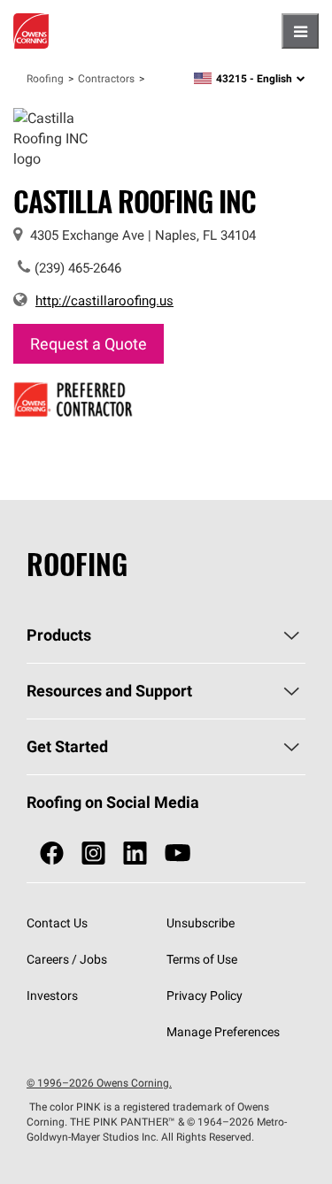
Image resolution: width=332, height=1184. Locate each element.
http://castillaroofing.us (104, 300)
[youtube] (177, 853)
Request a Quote (88, 344)
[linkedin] (135, 853)
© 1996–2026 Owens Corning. (99, 1082)
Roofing (45, 78)
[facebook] (52, 853)
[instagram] (93, 853)
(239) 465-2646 (78, 267)
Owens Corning (31, 31)
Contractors (106, 78)
